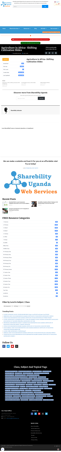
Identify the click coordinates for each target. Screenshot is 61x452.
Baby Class (30, 245)
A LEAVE (30, 242)
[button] (46, 53)
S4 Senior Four (30, 281)
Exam (28, 390)
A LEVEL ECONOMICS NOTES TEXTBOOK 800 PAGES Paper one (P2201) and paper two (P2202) (26, 314)
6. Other (30, 236)
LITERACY (26, 380)
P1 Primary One (30, 251)
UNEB (29, 384)
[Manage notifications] (58, 449)
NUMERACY (38, 392)
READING (37, 384)
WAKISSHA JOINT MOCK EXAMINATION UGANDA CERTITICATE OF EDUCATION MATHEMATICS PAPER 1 (29, 316)
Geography (20, 375)
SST (50, 396)
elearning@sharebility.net (12, 418)
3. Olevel (30, 227)
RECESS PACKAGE (18, 390)
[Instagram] (16, 346)
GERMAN (24, 399)
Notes (9, 396)
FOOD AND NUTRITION (13, 392)
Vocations (30, 296)
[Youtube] (12, 346)
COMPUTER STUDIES (41, 373)
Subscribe (41, 98)
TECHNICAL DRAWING (36, 388)
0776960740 (28, 168)
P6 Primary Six (30, 266)
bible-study (41, 396)
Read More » (11, 211)
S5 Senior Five (30, 284)
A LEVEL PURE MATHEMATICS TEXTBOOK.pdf (15, 331)
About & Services (14, 28)
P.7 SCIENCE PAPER (36, 399)
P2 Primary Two (30, 254)
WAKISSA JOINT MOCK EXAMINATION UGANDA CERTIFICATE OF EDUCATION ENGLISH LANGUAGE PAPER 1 (30, 332)
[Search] (45, 6)
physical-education (43, 394)
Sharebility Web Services (6, 447)
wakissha (10, 384)
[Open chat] (2, 449)
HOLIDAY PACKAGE (12, 379)
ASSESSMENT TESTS (12, 394)
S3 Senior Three (30, 278)
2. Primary (30, 224)
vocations (30, 293)
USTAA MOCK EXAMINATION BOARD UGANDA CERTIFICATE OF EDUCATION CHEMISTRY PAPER (27, 326)
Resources (26, 28)
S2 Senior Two (30, 275)
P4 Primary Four (30, 260)
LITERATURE (48, 380)
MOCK (18, 373)
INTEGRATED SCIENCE (27, 398)
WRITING (39, 398)
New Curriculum (12, 388)
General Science (28, 396)
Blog (35, 28)
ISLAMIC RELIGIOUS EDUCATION (16, 382)
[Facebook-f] (3, 346)
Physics (47, 371)
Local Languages (12, 398)
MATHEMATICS (11, 371)
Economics (36, 380)
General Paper (32, 386)
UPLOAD (43, 28)
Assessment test (27, 394)
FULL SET (23, 388)
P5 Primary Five (30, 263)
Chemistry (28, 373)
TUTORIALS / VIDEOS (41, 379)
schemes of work (12, 386)
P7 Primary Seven (30, 269)
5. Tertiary (30, 233)
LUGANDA (32, 382)
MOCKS (42, 377)
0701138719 (35, 168)
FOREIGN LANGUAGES (12, 399)
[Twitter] (8, 346)
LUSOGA (17, 396)
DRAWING (36, 390)
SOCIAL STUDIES (33, 375)
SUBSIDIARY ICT (26, 379)
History (33, 377)
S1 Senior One (30, 272)
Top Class (30, 290)
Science (9, 375)
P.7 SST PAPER (48, 399)
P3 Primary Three (30, 257)
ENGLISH (37, 371)
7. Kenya (30, 239)
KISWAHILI (20, 384)
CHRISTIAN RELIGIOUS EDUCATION (16, 377)
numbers (43, 386)
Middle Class (30, 248)
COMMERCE (42, 382)
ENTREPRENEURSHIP (13, 380)
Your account (53, 28)
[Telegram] (46, 414)
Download (6, 59)
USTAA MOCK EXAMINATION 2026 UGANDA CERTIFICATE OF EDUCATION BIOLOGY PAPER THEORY (28, 317)
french (48, 388)
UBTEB (52, 384)
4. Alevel (30, 230)
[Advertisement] (30, 17)
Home (4, 28)
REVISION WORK (25, 371)
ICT (8, 390)
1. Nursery (30, 221)
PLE (45, 384)
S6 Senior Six (30, 287)
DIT (23, 386)
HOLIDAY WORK (27, 392)
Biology (10, 373)
